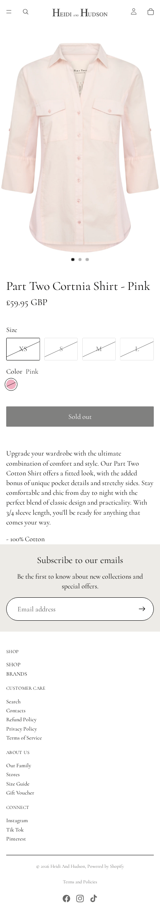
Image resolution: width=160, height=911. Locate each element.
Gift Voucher (20, 792)
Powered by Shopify (105, 866)
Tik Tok (15, 829)
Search (13, 701)
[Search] (25, 11)
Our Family (18, 765)
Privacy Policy (21, 729)
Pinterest (16, 838)
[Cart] (150, 11)
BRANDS (16, 674)
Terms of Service (24, 737)
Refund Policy (21, 720)
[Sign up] (142, 609)
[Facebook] (66, 898)
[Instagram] (80, 898)
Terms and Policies (80, 882)
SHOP (13, 664)
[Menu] (9, 12)
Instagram (17, 820)
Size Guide (18, 783)
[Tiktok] (93, 898)
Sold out (80, 416)
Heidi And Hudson (67, 866)
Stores (13, 775)
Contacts (16, 710)
